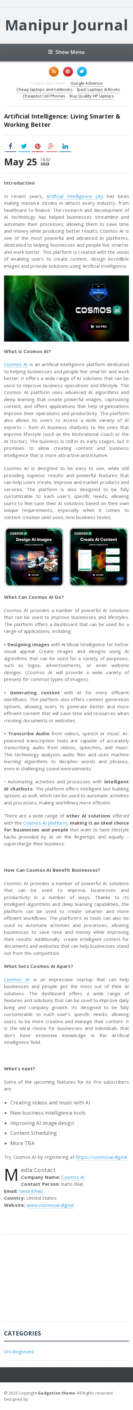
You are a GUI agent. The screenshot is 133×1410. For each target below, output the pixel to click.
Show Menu (70, 52)
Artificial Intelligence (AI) (74, 196)
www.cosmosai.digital (50, 1205)
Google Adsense (87, 83)
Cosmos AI (16, 364)
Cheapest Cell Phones (44, 96)
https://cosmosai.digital (101, 1157)
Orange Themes (45, 1399)
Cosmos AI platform (45, 823)
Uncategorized (19, 1351)
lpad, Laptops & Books (98, 89)
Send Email (31, 1191)
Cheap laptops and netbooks (44, 89)
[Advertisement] (50, 1283)
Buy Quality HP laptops (92, 96)
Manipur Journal (66, 25)
